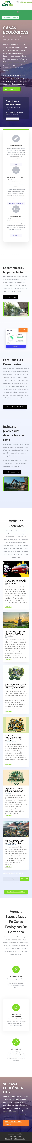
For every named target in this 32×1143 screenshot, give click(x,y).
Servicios (19, 1134)
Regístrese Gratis (12, 119)
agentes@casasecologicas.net (14, 112)
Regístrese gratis (12, 472)
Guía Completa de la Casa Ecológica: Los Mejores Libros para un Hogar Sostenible (15, 790)
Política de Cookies (19, 1139)
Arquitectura (8, 793)
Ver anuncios (11, 297)
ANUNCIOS (16, 235)
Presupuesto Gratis (16, 203)
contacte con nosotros (15, 406)
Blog (6, 584)
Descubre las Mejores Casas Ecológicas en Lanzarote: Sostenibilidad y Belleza (14, 841)
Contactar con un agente (13, 1123)
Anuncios (16, 164)
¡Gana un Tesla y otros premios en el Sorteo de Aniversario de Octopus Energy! (15, 581)
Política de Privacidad (15, 1136)
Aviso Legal (8, 1139)
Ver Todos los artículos (16, 892)
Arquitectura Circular (10, 688)
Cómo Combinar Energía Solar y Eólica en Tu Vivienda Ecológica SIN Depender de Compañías (15, 634)
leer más (8, 607)
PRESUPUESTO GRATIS (10, 17)
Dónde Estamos (12, 89)
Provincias (11, 1134)
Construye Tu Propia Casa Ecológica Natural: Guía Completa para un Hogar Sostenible (14, 738)
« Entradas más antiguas (13, 873)
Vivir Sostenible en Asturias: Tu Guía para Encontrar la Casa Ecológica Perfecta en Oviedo (15, 685)
